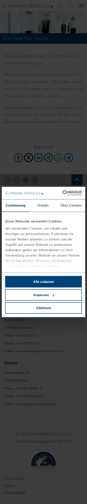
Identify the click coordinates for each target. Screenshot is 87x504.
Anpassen (41, 295)
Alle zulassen (43, 282)
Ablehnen (43, 308)
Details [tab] (43, 205)
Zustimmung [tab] (15, 205)
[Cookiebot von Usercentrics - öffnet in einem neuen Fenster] (62, 193)
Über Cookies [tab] (71, 205)
